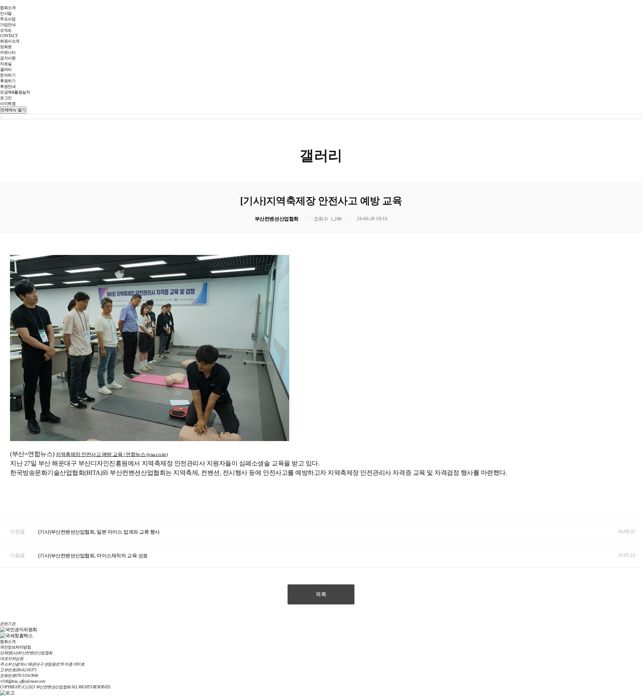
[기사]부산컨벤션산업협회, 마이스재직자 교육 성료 (93, 555)
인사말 (6, 13)
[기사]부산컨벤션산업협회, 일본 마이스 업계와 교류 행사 (99, 532)
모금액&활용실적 (15, 92)
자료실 (6, 63)
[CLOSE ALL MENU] (1, 116)
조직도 (6, 30)
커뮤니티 (7, 52)
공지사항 (7, 58)
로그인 (6, 98)
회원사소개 (9, 41)
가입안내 (7, 24)
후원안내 (7, 86)
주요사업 (7, 19)
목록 (321, 594)
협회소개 (7, 7)
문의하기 (7, 75)
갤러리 (6, 69)
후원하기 (7, 81)
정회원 (6, 46)
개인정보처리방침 (15, 647)
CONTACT (9, 35)
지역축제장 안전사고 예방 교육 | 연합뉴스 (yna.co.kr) (112, 454)
